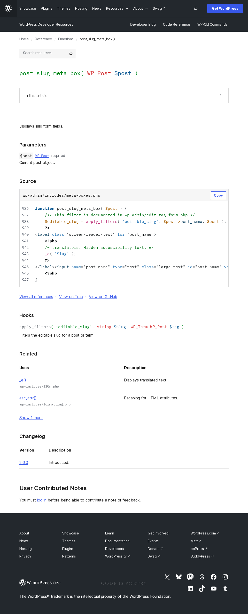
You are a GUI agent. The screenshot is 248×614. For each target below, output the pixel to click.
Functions (66, 39)
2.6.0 (23, 462)
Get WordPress (225, 8)
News (23, 541)
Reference (43, 39)
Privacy (25, 556)
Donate (156, 549)
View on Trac (71, 296)
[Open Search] (195, 8)
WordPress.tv (118, 556)
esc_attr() (28, 398)
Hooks (26, 315)
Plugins (68, 549)
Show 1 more (31, 417)
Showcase (70, 533)
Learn (109, 533)
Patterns (69, 556)
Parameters (32, 145)
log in (41, 500)
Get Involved (158, 533)
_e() (22, 380)
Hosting (25, 549)
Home (24, 39)
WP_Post (42, 156)
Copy (218, 195)
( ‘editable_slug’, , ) (101, 326)
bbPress (199, 549)
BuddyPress (202, 556)
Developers (114, 549)
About (24, 533)
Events (153, 541)
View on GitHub (103, 296)
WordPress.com (205, 533)
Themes (68, 541)
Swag (154, 556)
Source (27, 181)
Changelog (32, 436)
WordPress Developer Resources (46, 24)
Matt (196, 541)
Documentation (117, 541)
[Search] (71, 53)
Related (28, 354)
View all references (36, 296)
